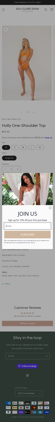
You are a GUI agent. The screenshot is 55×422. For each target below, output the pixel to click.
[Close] (50, 207)
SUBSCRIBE (27, 234)
